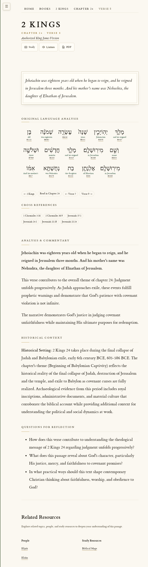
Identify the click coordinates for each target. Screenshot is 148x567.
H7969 (31, 158)
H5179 (51, 176)
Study (32, 47)
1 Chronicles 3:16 (31, 215)
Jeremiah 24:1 (30, 221)
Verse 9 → (87, 194)
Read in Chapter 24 (50, 193)
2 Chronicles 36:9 (54, 215)
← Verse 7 (70, 194)
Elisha (24, 557)
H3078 (100, 140)
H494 (88, 176)
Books (44, 8)
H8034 (114, 158)
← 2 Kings (29, 194)
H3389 (93, 158)
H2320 (52, 158)
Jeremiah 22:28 (49, 221)
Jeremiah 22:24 (69, 221)
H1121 (29, 140)
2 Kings (62, 8)
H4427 (119, 140)
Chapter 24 (83, 8)
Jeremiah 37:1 (74, 215)
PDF (68, 47)
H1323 (70, 176)
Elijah (24, 548)
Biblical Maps (89, 548)
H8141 (82, 140)
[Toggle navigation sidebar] (6, 6)
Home (29, 8)
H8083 (46, 140)
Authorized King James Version (40, 38)
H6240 (64, 137)
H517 (31, 176)
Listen (50, 47)
